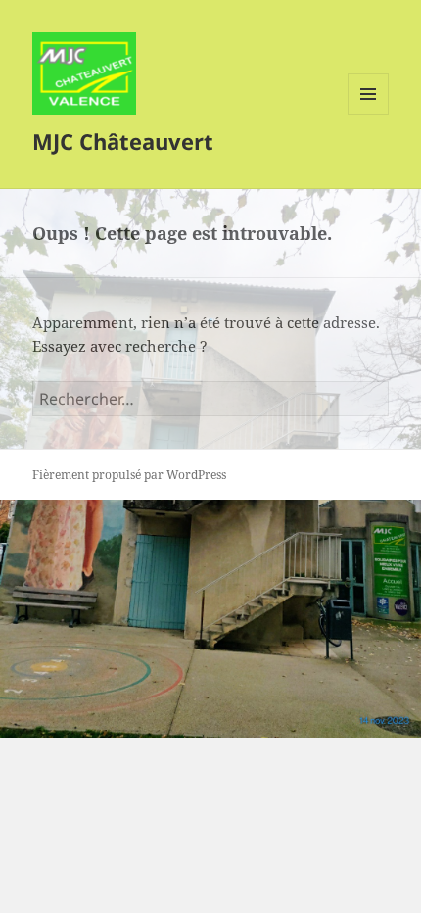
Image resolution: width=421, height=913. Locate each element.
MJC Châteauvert (122, 141)
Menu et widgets (369, 114)
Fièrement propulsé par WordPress (129, 474)
